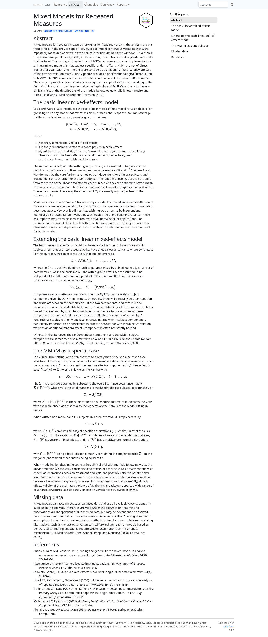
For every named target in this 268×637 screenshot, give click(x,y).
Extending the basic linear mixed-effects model (193, 38)
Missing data (179, 51)
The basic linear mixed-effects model (191, 28)
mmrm (39, 4)
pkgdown (229, 626)
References (178, 57)
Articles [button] (74, 4)
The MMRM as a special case (190, 45)
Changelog (91, 4)
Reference (60, 4)
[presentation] (94, 113)
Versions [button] (106, 4)
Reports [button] (122, 4)
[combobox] (213, 5)
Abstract (176, 20)
